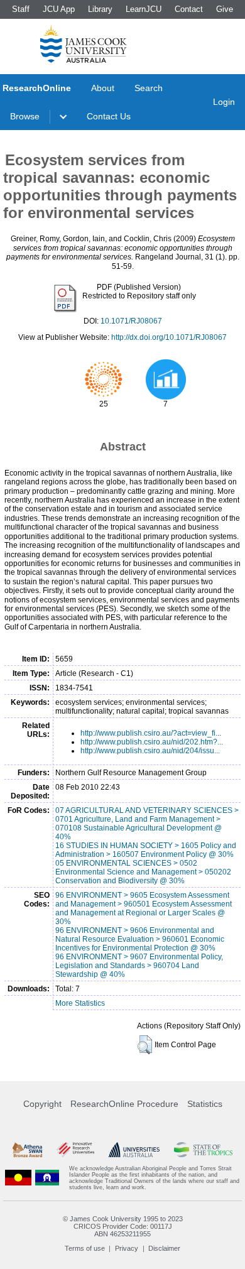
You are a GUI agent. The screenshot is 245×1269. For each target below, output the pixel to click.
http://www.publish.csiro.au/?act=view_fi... (150, 733)
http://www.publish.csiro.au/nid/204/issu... (150, 750)
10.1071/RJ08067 (131, 321)
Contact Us (109, 116)
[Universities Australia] (134, 1149)
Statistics (204, 1104)
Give (224, 9)
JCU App (59, 9)
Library (100, 9)
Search (148, 88)
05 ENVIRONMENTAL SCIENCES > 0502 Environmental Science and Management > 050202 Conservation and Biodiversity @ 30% (143, 872)
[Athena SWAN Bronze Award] (27, 1149)
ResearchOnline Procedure (124, 1104)
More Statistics (80, 1003)
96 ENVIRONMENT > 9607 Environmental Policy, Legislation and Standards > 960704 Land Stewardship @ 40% (139, 965)
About (102, 88)
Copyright (42, 1104)
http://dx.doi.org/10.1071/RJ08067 (169, 337)
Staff (21, 9)
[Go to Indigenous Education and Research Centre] (18, 1177)
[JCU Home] (83, 43)
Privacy (126, 1248)
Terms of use (85, 1248)
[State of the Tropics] (203, 1149)
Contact (189, 9)
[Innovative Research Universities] (75, 1149)
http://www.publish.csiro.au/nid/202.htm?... (151, 742)
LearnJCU (143, 9)
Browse (25, 116)
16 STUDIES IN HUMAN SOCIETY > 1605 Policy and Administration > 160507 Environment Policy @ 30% (145, 850)
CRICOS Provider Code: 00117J (123, 1226)
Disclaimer (164, 1248)
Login (224, 102)
